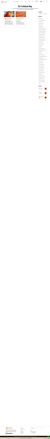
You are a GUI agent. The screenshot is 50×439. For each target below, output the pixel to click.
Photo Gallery (22, 432)
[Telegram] (7, 433)
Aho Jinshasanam (40, 93)
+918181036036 (33, 432)
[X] (10, 433)
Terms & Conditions (26, 436)
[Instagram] (8, 433)
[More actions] (13, 18)
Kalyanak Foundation (23, 429)
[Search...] (46, 1)
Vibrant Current (40, 98)
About (21, 430)
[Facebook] (9, 433)
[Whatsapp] (6, 433)
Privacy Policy (30, 436)
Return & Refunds (35, 436)
